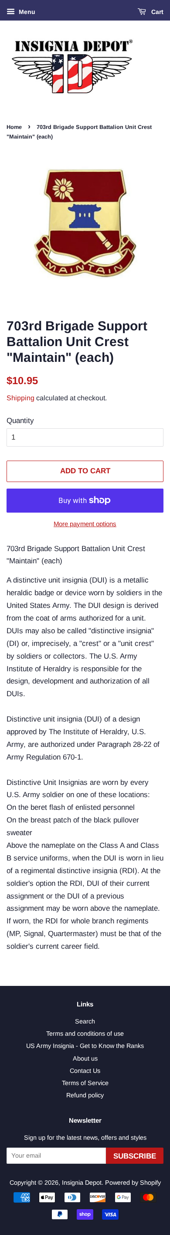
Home (14, 127)
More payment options (85, 523)
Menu (26, 11)
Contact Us (85, 1070)
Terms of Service (85, 1082)
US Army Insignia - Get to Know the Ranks (85, 1045)
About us (85, 1058)
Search (85, 1021)
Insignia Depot (82, 1182)
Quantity (20, 420)
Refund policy (85, 1095)
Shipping (20, 398)
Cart (156, 11)
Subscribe (134, 1156)
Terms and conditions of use (85, 1033)
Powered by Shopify (133, 1182)
